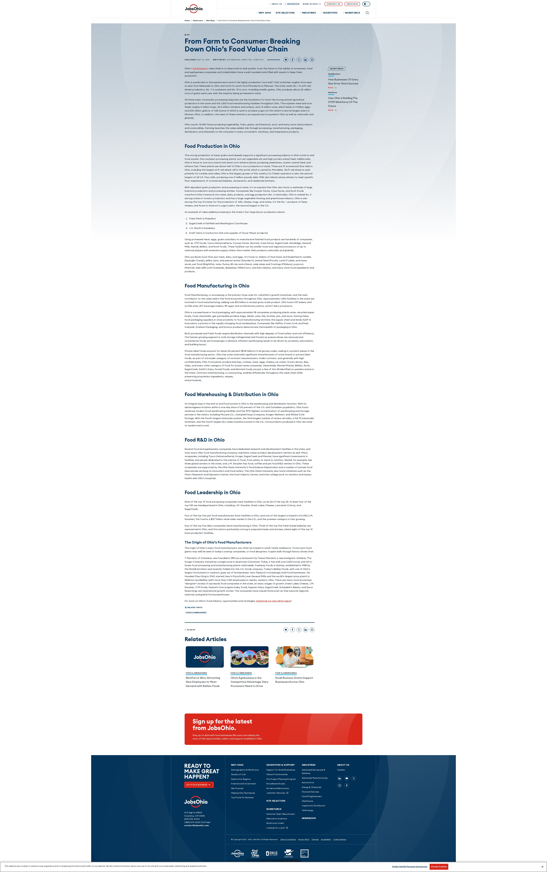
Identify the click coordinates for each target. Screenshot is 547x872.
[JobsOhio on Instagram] (339, 785)
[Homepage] (194, 8)
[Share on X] (299, 59)
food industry (200, 68)
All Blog (191, 630)
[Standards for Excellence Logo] (289, 853)
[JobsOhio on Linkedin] (339, 778)
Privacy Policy (303, 839)
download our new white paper (273, 600)
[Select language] (366, 4)
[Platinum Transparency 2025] (305, 853)
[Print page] (312, 59)
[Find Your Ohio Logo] (255, 853)
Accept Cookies (439, 866)
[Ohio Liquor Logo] (271, 853)
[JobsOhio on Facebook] (346, 785)
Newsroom (198, 20)
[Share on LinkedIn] (305, 59)
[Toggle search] (367, 13)
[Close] (542, 867)
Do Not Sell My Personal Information (409, 866)
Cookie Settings (339, 839)
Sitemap (315, 839)
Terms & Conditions (288, 839)
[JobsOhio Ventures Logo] (237, 853)
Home (187, 20)
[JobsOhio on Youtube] (346, 778)
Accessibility (326, 839)
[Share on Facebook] (292, 59)
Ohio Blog (210, 20)
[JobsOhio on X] (353, 778)
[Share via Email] (285, 59)
